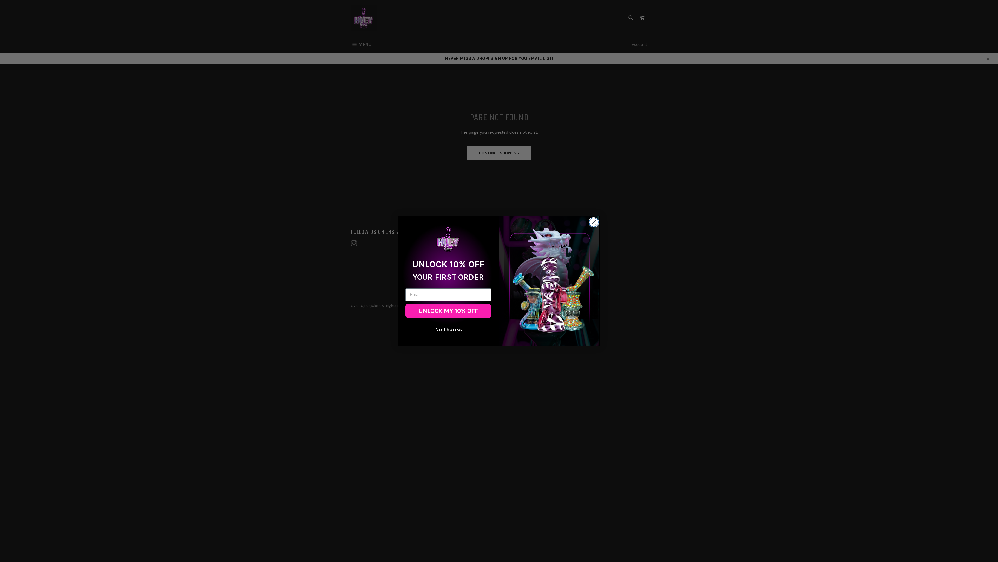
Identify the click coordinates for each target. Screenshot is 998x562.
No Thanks (448, 330)
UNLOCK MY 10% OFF (448, 311)
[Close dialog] (593, 222)
